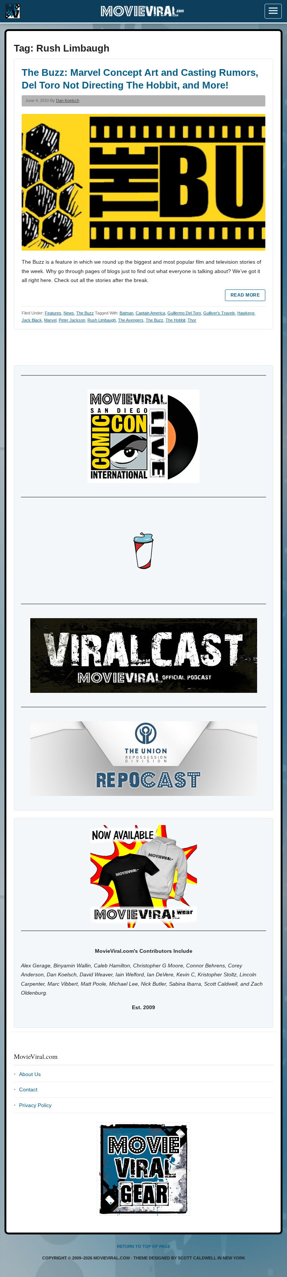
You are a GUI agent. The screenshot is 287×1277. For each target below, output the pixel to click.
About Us (30, 1074)
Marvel (50, 320)
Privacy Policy (35, 1105)
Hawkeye (245, 313)
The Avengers (131, 320)
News (69, 313)
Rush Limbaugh (101, 320)
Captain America (150, 313)
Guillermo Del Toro (184, 313)
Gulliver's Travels (219, 313)
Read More (245, 295)
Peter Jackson (72, 320)
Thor (192, 320)
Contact (28, 1089)
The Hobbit (175, 320)
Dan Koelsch (67, 100)
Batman (126, 313)
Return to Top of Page (143, 1246)
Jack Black (32, 320)
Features (53, 313)
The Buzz (85, 313)
